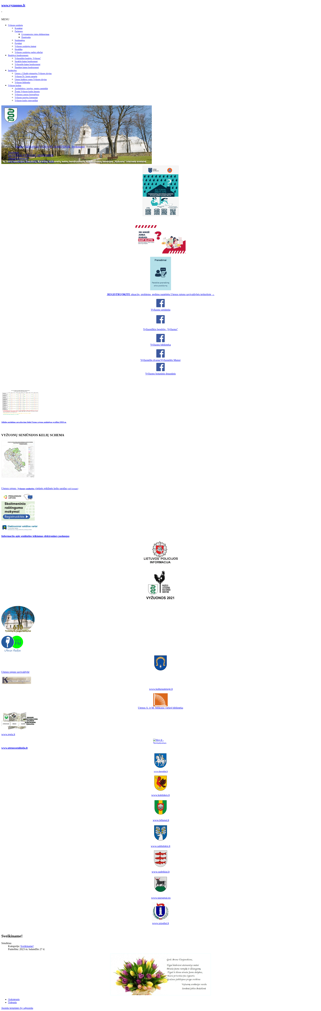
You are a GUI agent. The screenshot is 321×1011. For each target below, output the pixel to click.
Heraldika (18, 49)
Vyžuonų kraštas (14, 85)
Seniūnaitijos (20, 40)
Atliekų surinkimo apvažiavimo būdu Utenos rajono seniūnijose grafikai (33, 422)
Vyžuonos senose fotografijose (27, 94)
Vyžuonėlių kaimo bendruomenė (27, 64)
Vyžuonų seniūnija (15, 25)
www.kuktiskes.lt (160, 795)
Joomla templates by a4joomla (17, 1008)
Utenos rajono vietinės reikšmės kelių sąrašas (39, 488)
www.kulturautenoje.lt (161, 689)
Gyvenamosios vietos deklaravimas (35, 34)
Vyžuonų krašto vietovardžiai (26, 100)
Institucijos (12, 70)
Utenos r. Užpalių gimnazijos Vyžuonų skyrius (33, 73)
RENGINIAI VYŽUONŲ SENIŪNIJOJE (47, 146)
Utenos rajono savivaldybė (15, 672)
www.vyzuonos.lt (13, 5)
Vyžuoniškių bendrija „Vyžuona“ (28, 58)
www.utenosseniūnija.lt (14, 747)
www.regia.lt (8, 734)
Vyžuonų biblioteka (22, 82)
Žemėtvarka (26, 37)
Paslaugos (19, 31)
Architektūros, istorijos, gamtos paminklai (31, 88)
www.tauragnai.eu (161, 897)
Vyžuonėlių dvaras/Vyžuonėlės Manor (160, 360)
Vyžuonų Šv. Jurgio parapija (26, 76)
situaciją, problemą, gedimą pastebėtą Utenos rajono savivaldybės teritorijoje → (161, 294)
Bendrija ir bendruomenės (18, 55)
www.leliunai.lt (161, 820)
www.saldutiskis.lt (160, 846)
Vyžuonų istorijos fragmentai (26, 97)
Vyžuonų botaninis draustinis (160, 373)
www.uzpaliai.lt (160, 923)
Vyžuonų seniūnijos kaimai (25, 46)
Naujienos (13, 152)
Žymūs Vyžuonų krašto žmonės (27, 91)
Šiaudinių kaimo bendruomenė (27, 67)
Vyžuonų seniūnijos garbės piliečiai (29, 52)
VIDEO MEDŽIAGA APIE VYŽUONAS (31, 161)
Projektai (18, 43)
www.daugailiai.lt (161, 771)
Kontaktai (18, 28)
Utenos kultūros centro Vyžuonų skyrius (31, 79)
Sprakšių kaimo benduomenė (26, 61)
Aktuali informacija (18, 158)
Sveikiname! (78, 146)
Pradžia (19, 146)
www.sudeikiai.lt (161, 871)
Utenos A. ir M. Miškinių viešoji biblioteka (160, 707)
